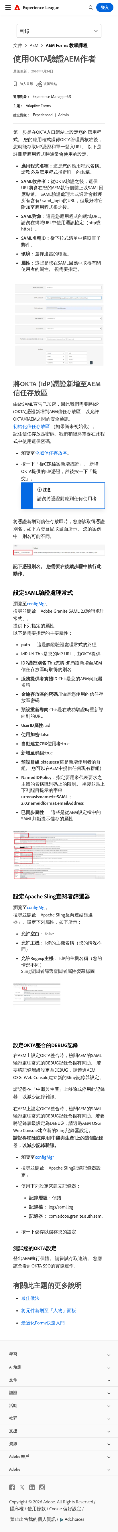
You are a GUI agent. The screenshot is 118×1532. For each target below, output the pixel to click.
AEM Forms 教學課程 (67, 45)
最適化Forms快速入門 (43, 1323)
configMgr (36, 603)
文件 (17, 45)
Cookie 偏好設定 (65, 1508)
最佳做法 (30, 1298)
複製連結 (50, 84)
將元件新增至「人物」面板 (48, 1310)
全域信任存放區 (51, 453)
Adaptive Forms (38, 105)
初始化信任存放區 (31, 426)
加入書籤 (26, 84)
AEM (34, 45)
